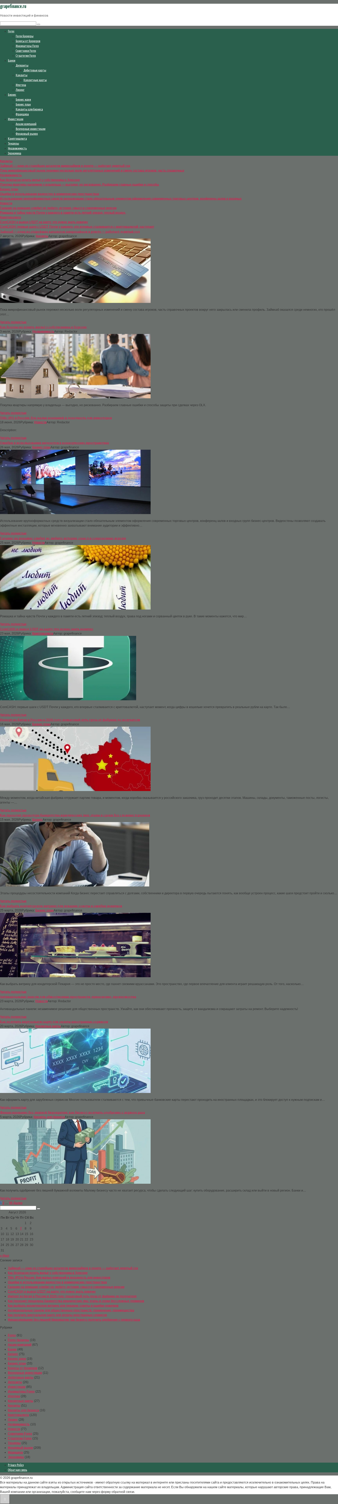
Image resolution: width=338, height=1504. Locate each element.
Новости (40, 422)
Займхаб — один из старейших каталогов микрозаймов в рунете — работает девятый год (73, 1268)
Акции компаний (26, 124)
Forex (11, 31)
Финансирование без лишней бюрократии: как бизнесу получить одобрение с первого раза (74, 1319)
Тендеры (13, 143)
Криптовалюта (17, 138)
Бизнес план (23, 104)
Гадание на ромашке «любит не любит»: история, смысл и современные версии (66, 1287)
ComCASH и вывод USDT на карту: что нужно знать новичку (52, 1291)
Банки (11, 60)
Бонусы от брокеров (28, 41)
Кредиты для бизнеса (29, 109)
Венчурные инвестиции (30, 129)
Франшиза (22, 114)
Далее (17, 1203)
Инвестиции (15, 119)
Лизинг (20, 90)
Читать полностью (13, 322)
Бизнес (12, 94)
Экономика (14, 153)
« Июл (4, 1255)
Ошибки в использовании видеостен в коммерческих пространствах (57, 1282)
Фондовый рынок (27, 133)
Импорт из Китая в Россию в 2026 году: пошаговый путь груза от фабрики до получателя (72, 1296)
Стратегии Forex (26, 55)
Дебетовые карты (34, 70)
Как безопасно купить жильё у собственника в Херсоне (48, 1272)
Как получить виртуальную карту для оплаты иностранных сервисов (57, 1315)
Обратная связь (17, 1470)
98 (11, 1203)
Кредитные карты (35, 80)
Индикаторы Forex (27, 46)
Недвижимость (17, 148)
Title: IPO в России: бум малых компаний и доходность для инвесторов (59, 1277)
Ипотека (21, 85)
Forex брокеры (24, 36)
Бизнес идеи (23, 99)
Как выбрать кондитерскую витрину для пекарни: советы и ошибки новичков (63, 1305)
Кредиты (21, 75)
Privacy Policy (16, 1465)
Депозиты (22, 65)
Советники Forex (26, 51)
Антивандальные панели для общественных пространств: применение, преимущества (71, 1310)
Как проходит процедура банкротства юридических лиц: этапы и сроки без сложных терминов (76, 1301)
